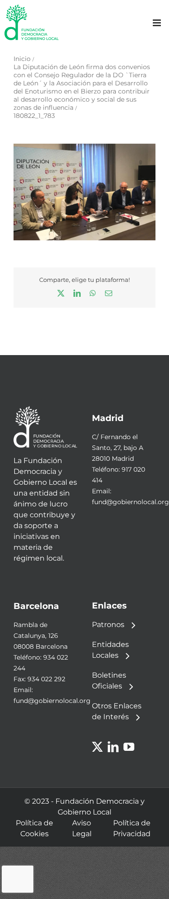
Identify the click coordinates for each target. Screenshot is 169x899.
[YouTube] (128, 746)
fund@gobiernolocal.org (130, 502)
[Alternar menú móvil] (157, 23)
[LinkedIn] (113, 746)
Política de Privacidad (132, 828)
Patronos (108, 624)
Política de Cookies (34, 828)
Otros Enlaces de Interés (117, 711)
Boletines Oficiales (109, 680)
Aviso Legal (81, 828)
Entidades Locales (110, 650)
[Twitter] (97, 746)
